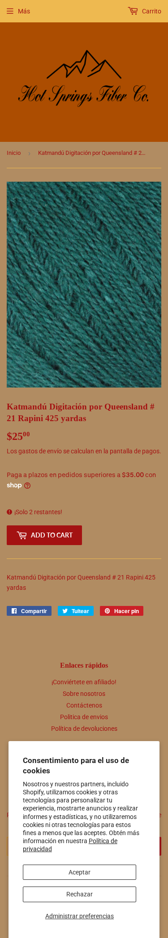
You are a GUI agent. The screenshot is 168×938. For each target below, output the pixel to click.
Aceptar (79, 872)
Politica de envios (84, 717)
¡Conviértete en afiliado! (84, 682)
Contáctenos (84, 705)
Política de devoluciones (84, 728)
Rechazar (79, 894)
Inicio (14, 152)
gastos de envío (40, 451)
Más (24, 11)
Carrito (151, 11)
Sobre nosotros (84, 693)
